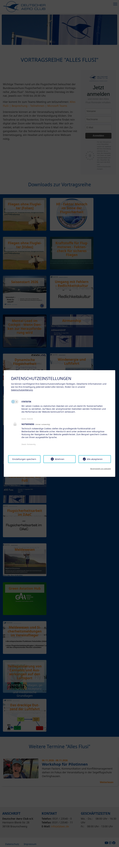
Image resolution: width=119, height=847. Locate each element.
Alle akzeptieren (95, 459)
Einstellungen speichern (24, 459)
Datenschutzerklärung (22, 390)
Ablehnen (59, 459)
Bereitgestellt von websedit (100, 468)
